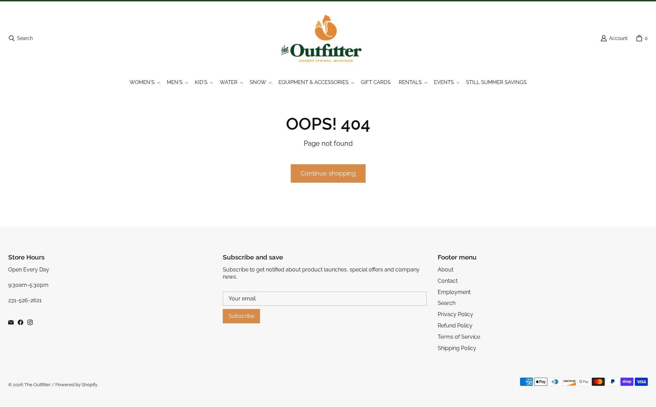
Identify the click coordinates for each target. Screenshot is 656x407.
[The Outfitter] (326, 38)
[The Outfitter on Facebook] (20, 322)
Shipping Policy (457, 348)
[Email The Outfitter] (11, 322)
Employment (454, 292)
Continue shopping (328, 173)
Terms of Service (459, 337)
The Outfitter (37, 384)
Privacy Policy (455, 314)
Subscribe (241, 316)
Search (446, 303)
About (445, 269)
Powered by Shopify (76, 384)
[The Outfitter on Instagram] (30, 322)
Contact (447, 281)
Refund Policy (455, 325)
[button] (144, 82)
